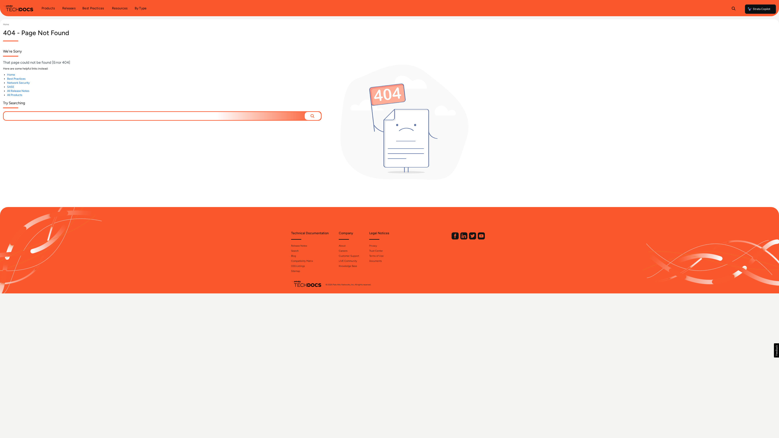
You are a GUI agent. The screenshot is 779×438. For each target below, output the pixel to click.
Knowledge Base (348, 266)
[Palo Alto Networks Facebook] (455, 238)
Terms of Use (376, 255)
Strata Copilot (761, 9)
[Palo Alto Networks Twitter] (473, 238)
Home (6, 24)
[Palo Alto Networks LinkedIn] (464, 238)
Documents (375, 261)
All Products (14, 95)
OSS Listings (298, 266)
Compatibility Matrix (302, 261)
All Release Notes (18, 91)
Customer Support (349, 255)
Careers (343, 250)
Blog (293, 255)
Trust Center (376, 250)
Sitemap (295, 271)
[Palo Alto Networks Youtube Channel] (481, 238)
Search (295, 250)
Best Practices (16, 79)
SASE (10, 87)
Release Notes (299, 245)
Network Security (18, 83)
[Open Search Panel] (734, 9)
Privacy (373, 245)
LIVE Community (348, 261)
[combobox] (154, 116)
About (342, 245)
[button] (313, 116)
